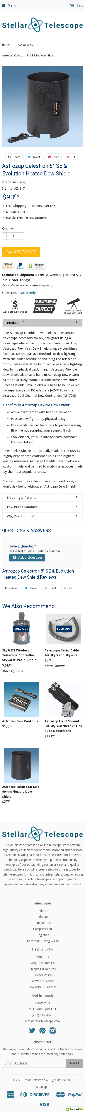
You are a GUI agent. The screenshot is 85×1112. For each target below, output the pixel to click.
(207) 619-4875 (42, 1015)
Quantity (8, 228)
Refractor (42, 916)
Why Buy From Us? (42, 516)
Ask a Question (29, 558)
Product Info (42, 323)
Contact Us (42, 1003)
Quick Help (28, 293)
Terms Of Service (42, 981)
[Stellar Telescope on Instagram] (52, 1032)
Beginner (43, 935)
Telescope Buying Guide (43, 941)
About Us (42, 957)
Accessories (25, 44)
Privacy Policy (42, 975)
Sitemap (41, 1086)
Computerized (42, 929)
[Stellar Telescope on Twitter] (32, 1032)
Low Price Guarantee (42, 507)
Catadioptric (42, 923)
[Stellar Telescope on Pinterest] (42, 1032)
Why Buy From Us (42, 963)
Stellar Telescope (34, 1080)
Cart (79, 5)
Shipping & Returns (42, 497)
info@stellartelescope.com (42, 1021)
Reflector (43, 911)
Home (6, 44)
